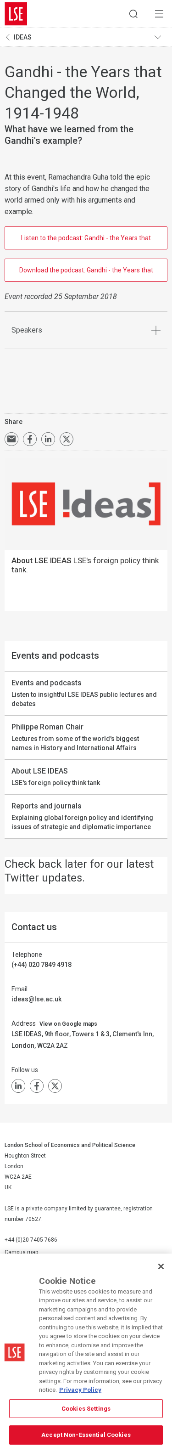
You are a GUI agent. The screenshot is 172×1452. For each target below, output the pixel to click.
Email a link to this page (11, 439)
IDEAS (23, 37)
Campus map (21, 1252)
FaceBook (37, 1086)
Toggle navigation (161, 37)
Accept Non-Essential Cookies (86, 1434)
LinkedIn (18, 1086)
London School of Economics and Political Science (16, 13)
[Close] (161, 1266)
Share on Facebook (30, 439)
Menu (159, 14)
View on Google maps (68, 1024)
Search (133, 14)
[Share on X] (66, 439)
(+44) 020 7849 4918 (41, 964)
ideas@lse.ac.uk (36, 999)
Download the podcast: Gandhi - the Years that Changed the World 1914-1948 (86, 274)
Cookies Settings (86, 1408)
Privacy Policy (80, 1389)
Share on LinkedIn (48, 439)
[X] (55, 1086)
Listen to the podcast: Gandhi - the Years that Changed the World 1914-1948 (86, 241)
